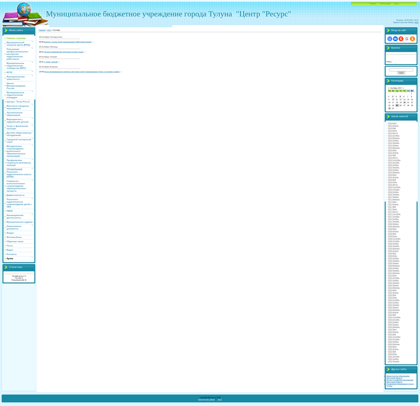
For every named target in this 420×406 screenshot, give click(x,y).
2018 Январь (393, 224)
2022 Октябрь (393, 300)
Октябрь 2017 (396, 88)
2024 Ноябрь (393, 342)
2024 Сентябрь (394, 337)
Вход (396, 4)
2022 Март (392, 290)
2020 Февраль (394, 266)
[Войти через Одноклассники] (412, 38)
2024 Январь (393, 324)
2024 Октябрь (393, 339)
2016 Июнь (392, 182)
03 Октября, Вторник (48, 67)
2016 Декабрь (393, 194)
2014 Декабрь (393, 143)
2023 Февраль (394, 310)
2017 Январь (393, 197)
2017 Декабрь (393, 221)
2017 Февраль (394, 199)
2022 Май (392, 295)
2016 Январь (393, 170)
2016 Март (392, 175)
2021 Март (392, 275)
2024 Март (392, 329)
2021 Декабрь (393, 283)
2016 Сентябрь (394, 187)
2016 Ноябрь (393, 192)
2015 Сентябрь (394, 160)
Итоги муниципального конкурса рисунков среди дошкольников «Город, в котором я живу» (82, 72)
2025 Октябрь (393, 356)
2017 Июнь (392, 209)
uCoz (220, 399)
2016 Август (393, 185)
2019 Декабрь (393, 261)
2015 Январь (393, 145)
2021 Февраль (394, 273)
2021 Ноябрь (393, 280)
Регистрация (385, 4)
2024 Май (392, 334)
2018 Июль (392, 236)
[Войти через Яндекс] (401, 38)
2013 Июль (392, 131)
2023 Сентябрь (394, 317)
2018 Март (392, 229)
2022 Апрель (393, 293)
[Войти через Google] (406, 38)
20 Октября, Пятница (48, 47)
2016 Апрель (393, 177)
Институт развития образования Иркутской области (399, 381)
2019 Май (392, 253)
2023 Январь (393, 307)
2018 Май (392, 234)
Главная (372, 4)
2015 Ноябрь (393, 165)
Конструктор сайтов (206, 399)
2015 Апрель (393, 153)
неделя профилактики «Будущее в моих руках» (64, 52)
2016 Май (392, 180)
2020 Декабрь (393, 270)
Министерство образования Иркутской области (398, 377)
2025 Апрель (393, 349)
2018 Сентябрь (394, 239)
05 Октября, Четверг (48, 57)
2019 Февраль (394, 248)
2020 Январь (393, 263)
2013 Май (392, 128)
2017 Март (392, 202)
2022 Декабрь (393, 305)
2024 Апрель (393, 332)
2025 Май (392, 351)
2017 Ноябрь (393, 219)
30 (389, 108)
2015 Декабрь (393, 167)
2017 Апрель (393, 204)
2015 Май (392, 155)
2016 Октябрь (393, 189)
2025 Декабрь (393, 361)
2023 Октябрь (393, 320)
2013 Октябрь (393, 135)
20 (405, 102)
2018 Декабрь (393, 246)
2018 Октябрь (393, 241)
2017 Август (393, 212)
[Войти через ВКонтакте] (395, 38)
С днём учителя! (51, 62)
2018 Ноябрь (393, 243)
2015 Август (393, 158)
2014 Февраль (394, 138)
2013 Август (393, 133)
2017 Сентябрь (394, 214)
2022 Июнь (392, 297)
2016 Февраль (394, 172)
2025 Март (392, 347)
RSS (416, 22)
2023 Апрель (393, 312)
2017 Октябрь (393, 216)
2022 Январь (393, 285)
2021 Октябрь (393, 278)
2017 (49, 30)
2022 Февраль (394, 288)
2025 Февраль (394, 344)
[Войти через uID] (389, 38)
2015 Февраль (394, 148)
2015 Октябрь (393, 162)
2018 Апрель (393, 231)
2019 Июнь (392, 256)
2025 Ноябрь (393, 359)
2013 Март (392, 123)
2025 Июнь (392, 354)
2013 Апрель (393, 126)
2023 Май (392, 315)
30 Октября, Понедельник (50, 37)
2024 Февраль (394, 327)
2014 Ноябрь (393, 140)
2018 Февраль (394, 226)
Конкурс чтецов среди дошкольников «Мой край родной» (67, 42)
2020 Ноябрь (393, 268)
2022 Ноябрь (393, 302)
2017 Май (392, 207)
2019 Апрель (393, 251)
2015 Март (392, 150)
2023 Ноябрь (393, 322)
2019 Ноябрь (393, 258)
